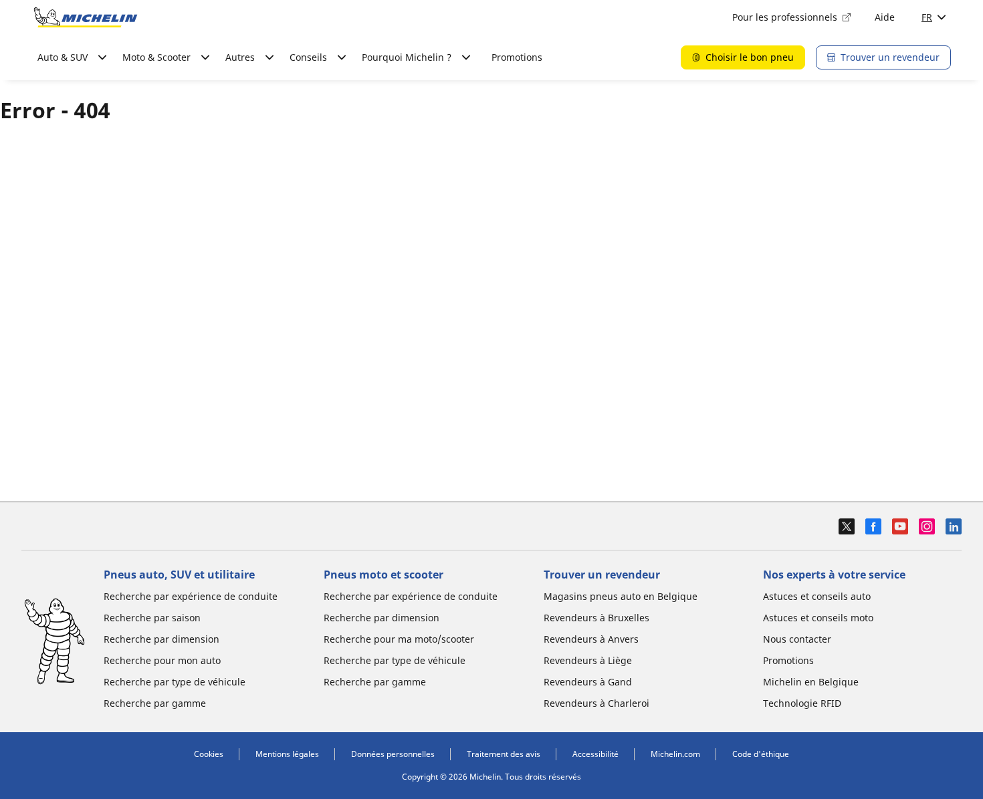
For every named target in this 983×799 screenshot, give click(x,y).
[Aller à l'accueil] (85, 17)
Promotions (517, 57)
